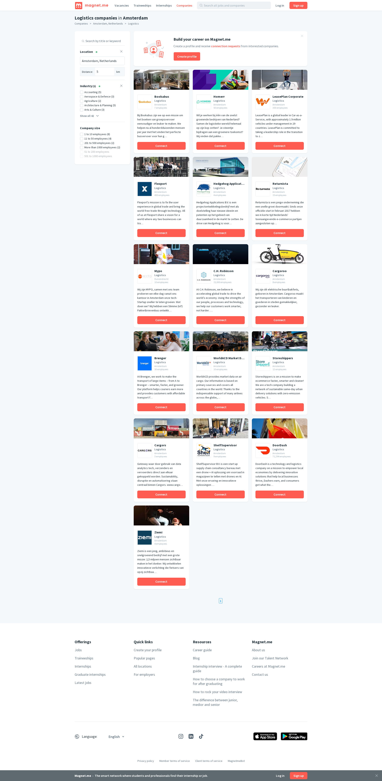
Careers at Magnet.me (268, 666)
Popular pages (144, 658)
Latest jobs (83, 682)
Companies (184, 5)
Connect (161, 146)
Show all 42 (87, 116)
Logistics (133, 23)
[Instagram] (180, 736)
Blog (196, 658)
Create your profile (148, 650)
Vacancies (122, 5)
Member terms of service (174, 761)
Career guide (202, 650)
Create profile (187, 56)
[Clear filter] (121, 52)
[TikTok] (201, 736)
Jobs (78, 650)
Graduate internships (90, 674)
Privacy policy (145, 761)
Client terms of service (208, 761)
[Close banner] (302, 36)
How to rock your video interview (217, 692)
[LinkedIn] (191, 736)
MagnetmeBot (236, 761)
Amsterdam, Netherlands (108, 23)
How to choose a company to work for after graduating (219, 681)
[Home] (91, 5)
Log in (280, 5)
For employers (144, 674)
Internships (164, 5)
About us (258, 650)
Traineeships (142, 5)
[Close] (376, 775)
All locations (143, 666)
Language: (89, 736)
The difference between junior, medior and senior (215, 702)
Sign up (298, 5)
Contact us (260, 674)
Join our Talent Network (270, 658)
